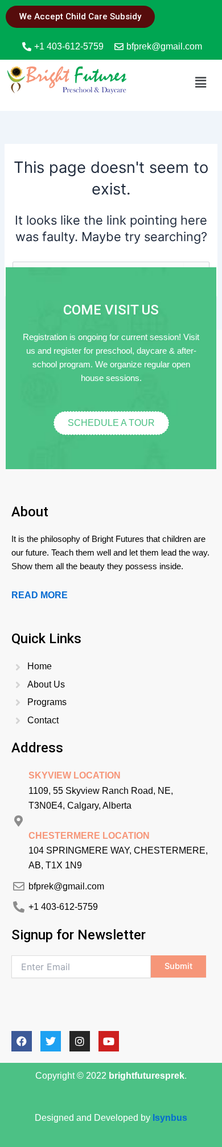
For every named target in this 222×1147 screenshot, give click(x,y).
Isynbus (170, 1118)
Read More (39, 595)
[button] (201, 82)
